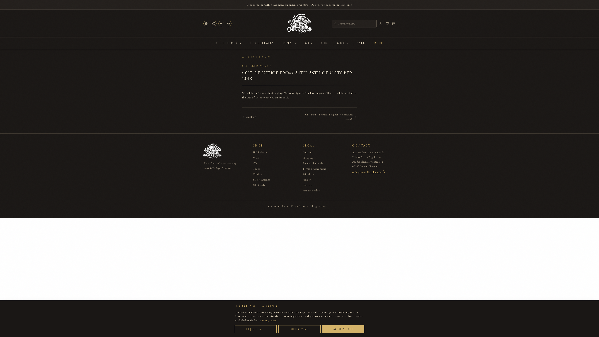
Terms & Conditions (314, 168)
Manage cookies (312, 190)
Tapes (256, 168)
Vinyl (288, 43)
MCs (308, 43)
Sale (361, 43)
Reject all (255, 329)
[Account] (380, 23)
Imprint (307, 152)
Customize (299, 329)
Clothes (257, 174)
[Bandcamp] (221, 23)
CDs (324, 43)
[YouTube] (228, 23)
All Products (228, 43)
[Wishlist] (387, 23)
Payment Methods (313, 163)
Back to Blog (258, 57)
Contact (307, 185)
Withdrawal (309, 174)
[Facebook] (206, 23)
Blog (379, 43)
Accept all (343, 329)
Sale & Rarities (261, 179)
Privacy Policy (268, 320)
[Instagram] (214, 23)
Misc (341, 43)
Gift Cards (259, 185)
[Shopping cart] (394, 23)
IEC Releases (262, 43)
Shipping (308, 157)
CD (255, 163)
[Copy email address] (383, 171)
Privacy (307, 179)
